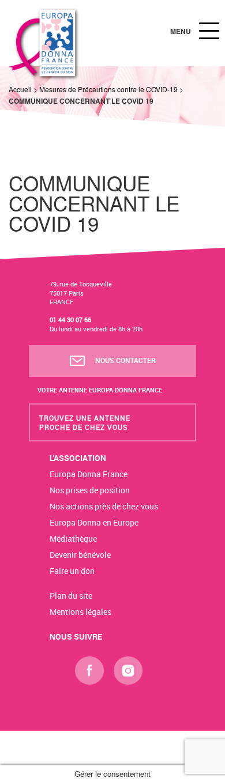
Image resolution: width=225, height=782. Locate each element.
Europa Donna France (88, 474)
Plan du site (71, 595)
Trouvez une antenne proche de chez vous (84, 422)
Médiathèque (73, 538)
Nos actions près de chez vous (104, 506)
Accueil (20, 89)
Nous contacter (124, 360)
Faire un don (72, 570)
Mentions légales (80, 611)
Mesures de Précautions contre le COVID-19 (108, 89)
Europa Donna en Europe (94, 522)
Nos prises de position (90, 490)
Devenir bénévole (80, 554)
